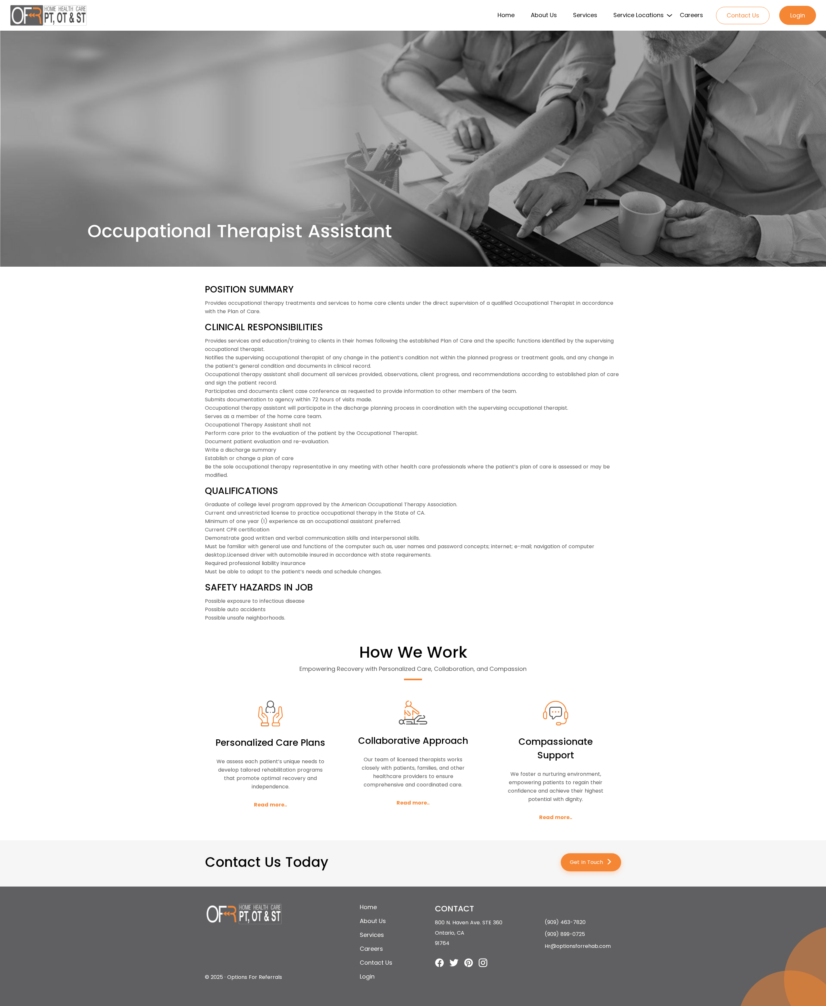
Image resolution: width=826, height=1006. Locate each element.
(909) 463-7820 (565, 922)
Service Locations (638, 15)
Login (797, 15)
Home (506, 15)
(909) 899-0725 (565, 934)
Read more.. (270, 804)
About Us (544, 15)
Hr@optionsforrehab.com (578, 946)
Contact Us (743, 15)
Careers (691, 15)
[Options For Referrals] (48, 15)
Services (585, 15)
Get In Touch (591, 862)
